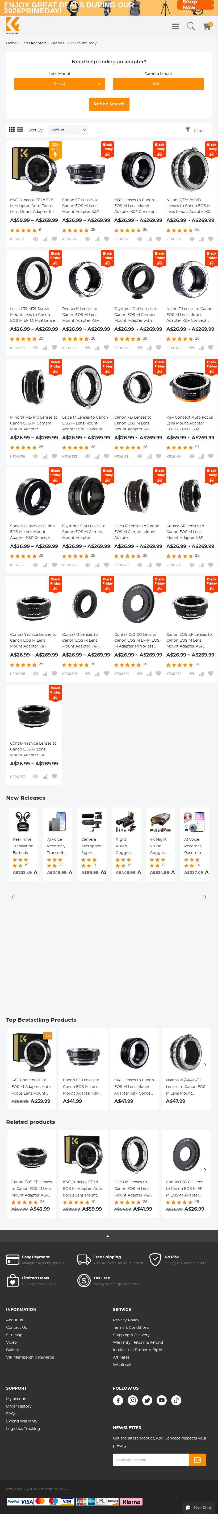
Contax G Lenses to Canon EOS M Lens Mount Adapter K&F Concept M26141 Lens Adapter (82, 641)
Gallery (12, 1350)
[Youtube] (162, 1400)
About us (14, 1320)
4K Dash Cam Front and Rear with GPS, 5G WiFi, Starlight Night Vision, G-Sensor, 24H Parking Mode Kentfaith (91, 847)
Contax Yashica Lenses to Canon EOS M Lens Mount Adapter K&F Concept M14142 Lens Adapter (33, 641)
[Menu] (175, 26)
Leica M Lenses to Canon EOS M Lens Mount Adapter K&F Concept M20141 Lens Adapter (85, 424)
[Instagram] (133, 1400)
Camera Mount (158, 74)
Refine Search (109, 104)
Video (11, 1342)
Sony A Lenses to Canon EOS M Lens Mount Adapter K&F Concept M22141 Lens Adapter (32, 532)
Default (57, 130)
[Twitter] (147, 1400)
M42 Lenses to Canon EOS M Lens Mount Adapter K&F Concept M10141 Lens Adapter (134, 206)
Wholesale (122, 1365)
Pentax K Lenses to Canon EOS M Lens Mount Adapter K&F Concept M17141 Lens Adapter (81, 315)
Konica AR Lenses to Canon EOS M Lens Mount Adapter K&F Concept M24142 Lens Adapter (186, 532)
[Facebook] (118, 1400)
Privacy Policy (126, 1320)
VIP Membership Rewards (30, 1357)
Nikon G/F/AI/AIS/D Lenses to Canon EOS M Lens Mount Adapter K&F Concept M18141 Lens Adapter (189, 206)
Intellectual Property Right (138, 1350)
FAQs (11, 1414)
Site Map (14, 1335)
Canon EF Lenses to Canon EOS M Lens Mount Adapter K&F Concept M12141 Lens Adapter (81, 206)
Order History (19, 1406)
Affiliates (121, 1357)
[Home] (12, 25)
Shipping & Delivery (131, 1335)
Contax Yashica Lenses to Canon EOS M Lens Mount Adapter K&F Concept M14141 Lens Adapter (33, 750)
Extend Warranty (21, 1421)
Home (11, 43)
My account (17, 1399)
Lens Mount (59, 74)
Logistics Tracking (23, 1429)
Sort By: (35, 130)
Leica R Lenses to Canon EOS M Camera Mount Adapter (136, 532)
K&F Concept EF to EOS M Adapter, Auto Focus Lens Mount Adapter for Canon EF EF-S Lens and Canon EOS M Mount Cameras (32, 206)
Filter (199, 131)
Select (59, 84)
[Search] (191, 26)
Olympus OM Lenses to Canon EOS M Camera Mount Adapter (84, 532)
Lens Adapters (34, 43)
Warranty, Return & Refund (138, 1342)
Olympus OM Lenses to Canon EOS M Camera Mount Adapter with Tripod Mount (136, 315)
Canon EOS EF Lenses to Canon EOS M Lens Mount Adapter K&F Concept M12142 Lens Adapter (189, 641)
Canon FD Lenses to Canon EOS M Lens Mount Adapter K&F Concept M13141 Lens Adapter (133, 424)
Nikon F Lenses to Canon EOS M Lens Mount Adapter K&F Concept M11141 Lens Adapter (189, 315)
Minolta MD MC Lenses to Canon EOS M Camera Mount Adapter (34, 423)
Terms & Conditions (131, 1328)
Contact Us (16, 1328)
